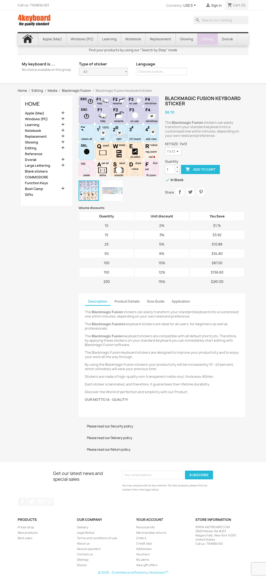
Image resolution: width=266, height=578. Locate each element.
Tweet (190, 192)
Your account (149, 519)
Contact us (85, 554)
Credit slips (144, 543)
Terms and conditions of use (97, 538)
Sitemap (83, 560)
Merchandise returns (151, 533)
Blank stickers (36, 171)
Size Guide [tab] (155, 301)
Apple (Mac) (34, 113)
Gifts (29, 195)
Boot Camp (34, 189)
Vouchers (143, 554)
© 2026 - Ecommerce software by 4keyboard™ (133, 572)
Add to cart (200, 169)
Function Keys (36, 183)
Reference (33, 154)
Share (180, 192)
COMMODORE (36, 177)
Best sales (25, 538)
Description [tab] (97, 301)
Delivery (82, 527)
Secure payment (89, 549)
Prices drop (26, 527)
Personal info (145, 527)
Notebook (33, 131)
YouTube (40, 502)
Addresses (144, 549)
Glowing (31, 142)
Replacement (36, 136)
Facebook (22, 502)
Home (32, 103)
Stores (82, 565)
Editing (30, 148)
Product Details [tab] (127, 301)
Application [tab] (181, 301)
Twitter (31, 502)
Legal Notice (85, 533)
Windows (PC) (36, 119)
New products (28, 533)
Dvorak (31, 160)
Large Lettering (37, 165)
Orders (141, 538)
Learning (32, 125)
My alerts (142, 560)
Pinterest (201, 192)
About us (83, 543)
